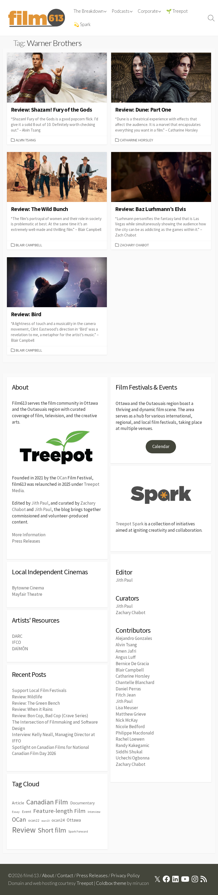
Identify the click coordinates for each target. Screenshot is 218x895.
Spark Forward (78, 831)
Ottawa (74, 820)
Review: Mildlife (27, 697)
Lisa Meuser (127, 708)
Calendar (160, 446)
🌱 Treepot (177, 11)
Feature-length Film (59, 810)
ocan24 (58, 820)
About (48, 875)
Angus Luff (126, 657)
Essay (16, 812)
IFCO (16, 642)
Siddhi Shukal (129, 752)
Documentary (82, 802)
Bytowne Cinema (28, 588)
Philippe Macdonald (135, 733)
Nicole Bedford (130, 726)
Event (26, 811)
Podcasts (120, 11)
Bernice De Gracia (132, 663)
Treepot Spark (130, 524)
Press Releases (26, 541)
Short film (52, 830)
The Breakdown (88, 11)
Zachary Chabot (134, 245)
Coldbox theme (111, 883)
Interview (94, 812)
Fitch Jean (126, 695)
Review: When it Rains (32, 709)
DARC (17, 636)
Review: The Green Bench (36, 703)
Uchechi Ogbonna (132, 758)
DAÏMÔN (20, 649)
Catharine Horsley (136, 140)
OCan (62, 478)
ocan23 (45, 820)
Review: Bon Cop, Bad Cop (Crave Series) (50, 716)
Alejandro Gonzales (134, 638)
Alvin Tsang (26, 140)
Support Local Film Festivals (39, 690)
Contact (65, 875)
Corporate (148, 11)
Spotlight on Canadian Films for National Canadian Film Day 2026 (50, 750)
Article (18, 802)
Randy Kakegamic (132, 745)
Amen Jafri (126, 651)
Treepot (85, 883)
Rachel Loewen (130, 739)
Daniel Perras (128, 689)
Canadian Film (47, 801)
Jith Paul (39, 503)
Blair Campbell (29, 245)
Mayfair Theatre (27, 594)
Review (24, 830)
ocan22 (33, 820)
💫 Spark (82, 24)
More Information (28, 535)
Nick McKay (127, 720)
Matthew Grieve (131, 714)
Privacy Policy (125, 875)
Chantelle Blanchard (135, 682)
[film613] (36, 18)
